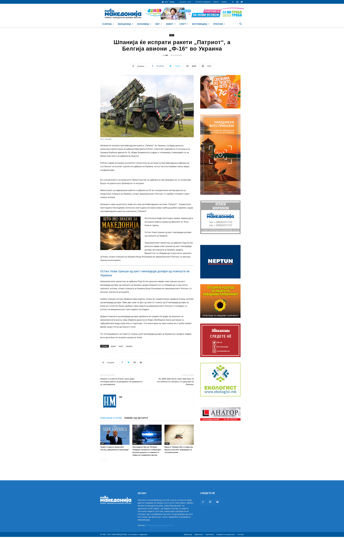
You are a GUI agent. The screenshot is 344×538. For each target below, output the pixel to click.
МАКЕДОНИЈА (124, 24)
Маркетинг (199, 534)
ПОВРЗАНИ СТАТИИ (111, 418)
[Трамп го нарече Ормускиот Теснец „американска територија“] (115, 435)
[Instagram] (237, 2)
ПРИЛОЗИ (218, 24)
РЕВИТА (216, 2)
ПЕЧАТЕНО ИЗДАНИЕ (203, 2)
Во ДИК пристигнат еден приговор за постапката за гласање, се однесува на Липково (175, 382)
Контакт (241, 534)
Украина (129, 346)
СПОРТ (182, 24)
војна (121, 346)
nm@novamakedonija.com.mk (159, 525)
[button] (240, 24)
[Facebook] (233, 2)
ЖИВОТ (169, 24)
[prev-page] (102, 460)
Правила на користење (225, 534)
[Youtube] (242, 2)
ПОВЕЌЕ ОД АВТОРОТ (136, 418)
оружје (113, 346)
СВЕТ (157, 24)
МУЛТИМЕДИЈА (199, 24)
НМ (166, 55)
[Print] (140, 362)
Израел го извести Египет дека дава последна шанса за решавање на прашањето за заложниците (121, 382)
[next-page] (106, 460)
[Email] (134, 362)
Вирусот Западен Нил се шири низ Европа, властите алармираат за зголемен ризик (178, 449)
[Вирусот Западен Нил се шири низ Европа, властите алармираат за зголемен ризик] (179, 435)
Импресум (188, 534)
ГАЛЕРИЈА (107, 24)
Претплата (210, 534)
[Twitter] (128, 362)
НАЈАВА (224, 2)
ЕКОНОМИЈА (143, 24)
